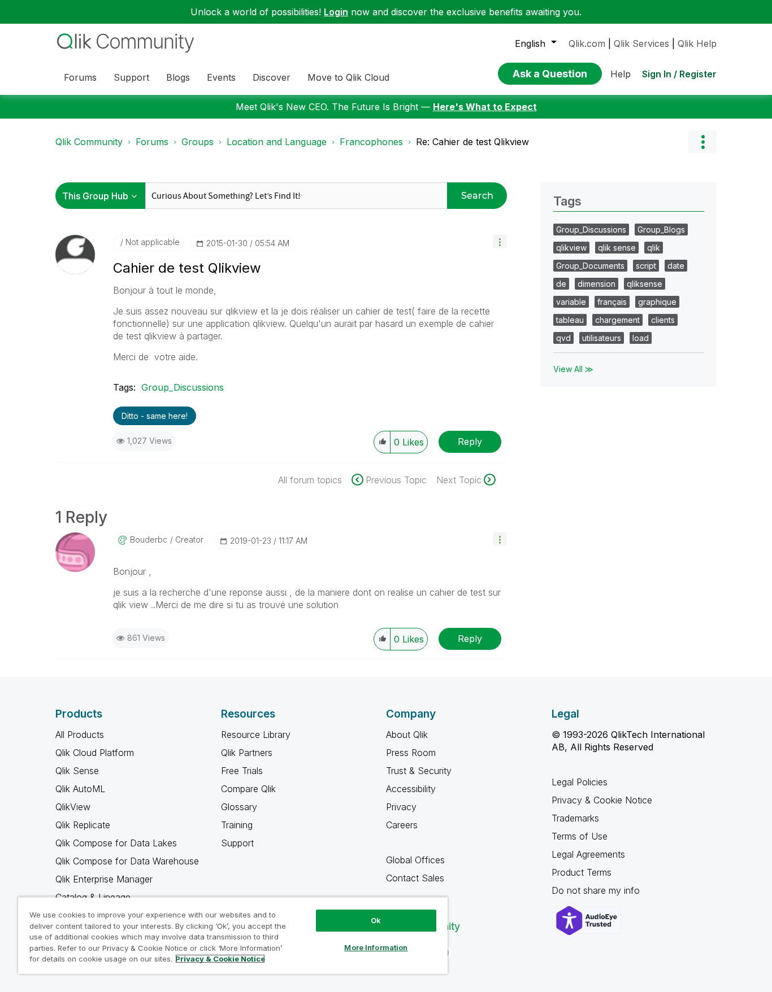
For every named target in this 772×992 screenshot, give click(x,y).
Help (620, 74)
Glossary (239, 806)
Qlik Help (697, 43)
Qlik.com (587, 43)
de (561, 284)
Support (237, 843)
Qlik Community (89, 141)
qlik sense (617, 247)
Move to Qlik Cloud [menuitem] (348, 77)
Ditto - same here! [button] (155, 416)
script (646, 265)
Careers (402, 825)
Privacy (401, 806)
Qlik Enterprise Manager (104, 879)
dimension (596, 284)
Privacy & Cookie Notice (602, 800)
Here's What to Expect (485, 106)
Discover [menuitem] (271, 77)
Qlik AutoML (80, 788)
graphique (657, 302)
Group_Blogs (661, 229)
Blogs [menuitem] (178, 77)
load (640, 338)
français (612, 302)
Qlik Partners (246, 752)
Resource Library (255, 734)
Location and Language (277, 141)
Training (237, 825)
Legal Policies (580, 782)
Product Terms (581, 872)
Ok (376, 920)
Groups (197, 141)
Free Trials (242, 770)
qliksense (644, 284)
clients (663, 320)
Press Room (411, 752)
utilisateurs (601, 338)
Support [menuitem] (131, 77)
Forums (152, 141)
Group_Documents (590, 265)
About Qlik (407, 734)
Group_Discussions (182, 387)
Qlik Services (641, 43)
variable (571, 302)
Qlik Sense (77, 770)
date (675, 265)
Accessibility (411, 788)
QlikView (72, 806)
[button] (500, 241)
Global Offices (415, 860)
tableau (570, 320)
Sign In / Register (679, 74)
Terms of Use (580, 836)
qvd (563, 338)
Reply (470, 441)
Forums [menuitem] (80, 77)
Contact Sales (415, 878)
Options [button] (702, 141)
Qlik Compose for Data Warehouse (127, 861)
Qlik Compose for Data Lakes (116, 843)
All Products (79, 734)
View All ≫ (573, 369)
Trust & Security (419, 770)
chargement (617, 320)
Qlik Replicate (82, 825)
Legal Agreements (588, 854)
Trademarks (575, 818)
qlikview (571, 247)
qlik (653, 247)
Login (336, 12)
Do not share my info (597, 890)
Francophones (371, 141)
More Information (375, 947)
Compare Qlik (248, 788)
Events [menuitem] (221, 77)
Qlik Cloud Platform (94, 752)
